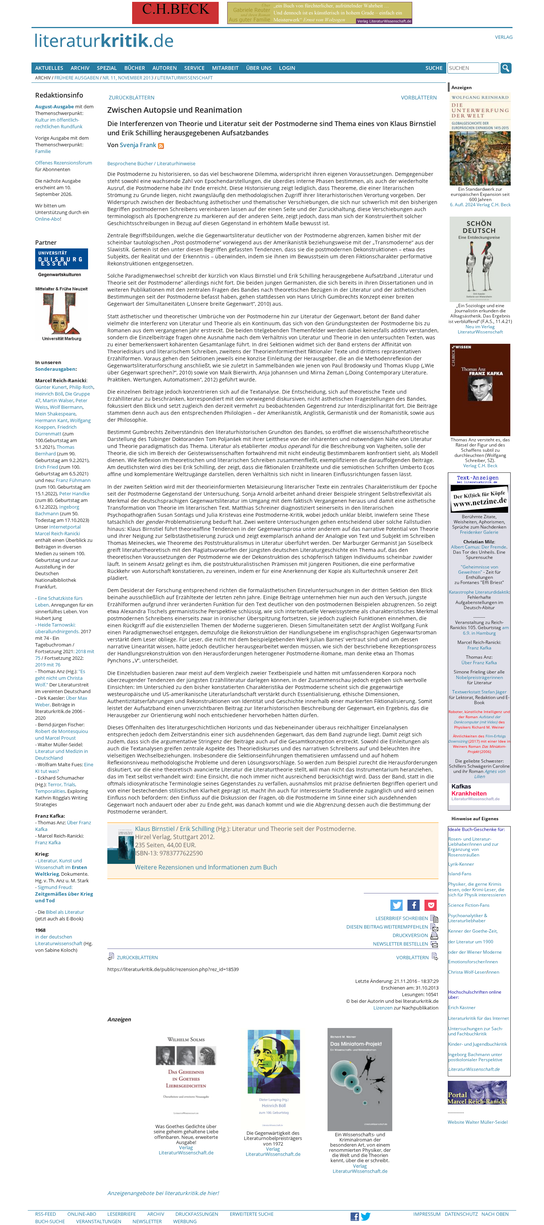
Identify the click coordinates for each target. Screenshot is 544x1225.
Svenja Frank (138, 145)
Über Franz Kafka (479, 662)
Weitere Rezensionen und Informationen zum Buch (206, 867)
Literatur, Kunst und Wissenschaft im (61, 867)
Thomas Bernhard (54, 450)
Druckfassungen (196, 1214)
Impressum (427, 1214)
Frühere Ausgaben (76, 78)
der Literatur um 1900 (470, 941)
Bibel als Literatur (65, 912)
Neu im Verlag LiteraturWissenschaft (480, 329)
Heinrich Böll (49, 393)
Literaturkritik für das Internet (478, 1018)
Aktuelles (49, 67)
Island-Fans (459, 873)
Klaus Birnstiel (155, 829)
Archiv (80, 67)
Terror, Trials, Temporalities (55, 787)
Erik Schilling (197, 829)
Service (194, 67)
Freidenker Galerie (479, 532)
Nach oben (495, 1214)
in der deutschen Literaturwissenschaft (59, 940)
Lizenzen (383, 1007)
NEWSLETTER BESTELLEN (400, 943)
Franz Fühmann (73, 480)
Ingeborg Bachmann (57, 510)
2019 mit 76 (47, 664)
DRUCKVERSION (410, 935)
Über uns (259, 67)
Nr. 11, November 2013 (128, 78)
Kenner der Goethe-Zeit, (473, 931)
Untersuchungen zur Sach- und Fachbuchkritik (475, 1030)
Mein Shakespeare (55, 413)
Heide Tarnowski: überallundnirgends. (57, 628)
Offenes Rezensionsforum (63, 162)
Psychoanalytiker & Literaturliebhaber (467, 917)
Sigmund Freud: (64, 894)
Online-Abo (47, 219)
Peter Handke (74, 493)
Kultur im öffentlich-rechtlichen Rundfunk (59, 123)
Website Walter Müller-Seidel (478, 1122)
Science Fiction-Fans (469, 905)
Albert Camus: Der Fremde (478, 547)
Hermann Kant (51, 420)
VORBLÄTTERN (420, 97)
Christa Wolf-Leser (467, 972)
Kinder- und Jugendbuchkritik (477, 1044)
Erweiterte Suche (251, 1214)
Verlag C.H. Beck (480, 465)
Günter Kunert (51, 387)
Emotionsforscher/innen (473, 961)
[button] (396, 905)
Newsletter (147, 1221)
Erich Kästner (462, 1007)
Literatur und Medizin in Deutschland (61, 754)
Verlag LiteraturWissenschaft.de (186, 1150)
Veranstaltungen (98, 1221)
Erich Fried (46, 467)
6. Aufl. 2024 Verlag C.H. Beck (480, 204)
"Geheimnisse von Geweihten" (478, 569)
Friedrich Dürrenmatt (56, 430)
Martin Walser (58, 400)
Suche (434, 67)
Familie (43, 151)
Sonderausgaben (55, 369)
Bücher (134, 67)
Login (287, 67)
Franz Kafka (48, 842)
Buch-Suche (50, 1221)
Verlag (504, 37)
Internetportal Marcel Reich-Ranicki (58, 530)
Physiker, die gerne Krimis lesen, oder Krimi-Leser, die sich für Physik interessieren (477, 889)
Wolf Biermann (66, 407)
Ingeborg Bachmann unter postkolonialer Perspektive (475, 1056)
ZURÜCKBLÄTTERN (131, 97)
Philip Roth (81, 387)
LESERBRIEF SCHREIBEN (402, 918)
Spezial (107, 67)
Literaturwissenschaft (185, 78)
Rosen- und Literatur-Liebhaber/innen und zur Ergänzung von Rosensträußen (473, 846)
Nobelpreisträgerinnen (479, 677)
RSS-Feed (45, 1214)
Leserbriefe (121, 1214)
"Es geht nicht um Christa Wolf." (60, 678)
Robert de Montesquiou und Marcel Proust (61, 734)
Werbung (185, 1221)
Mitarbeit (225, 67)
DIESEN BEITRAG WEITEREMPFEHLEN (387, 926)
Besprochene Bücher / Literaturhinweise (151, 163)
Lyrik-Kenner (461, 864)
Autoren (164, 67)
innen (493, 972)
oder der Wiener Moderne (475, 952)
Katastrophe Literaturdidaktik (479, 592)
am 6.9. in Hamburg (486, 629)
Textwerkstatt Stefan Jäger (479, 692)
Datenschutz (461, 1214)
